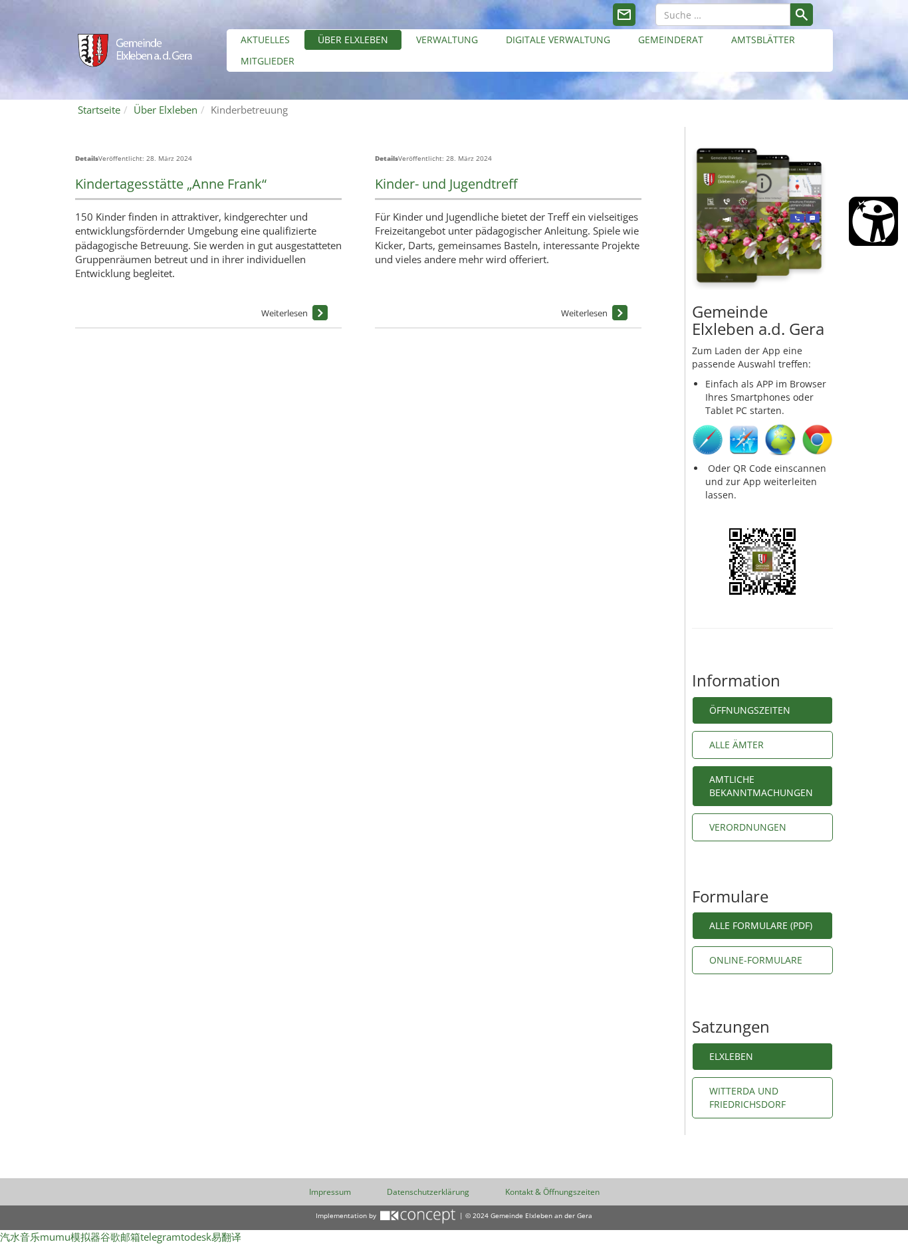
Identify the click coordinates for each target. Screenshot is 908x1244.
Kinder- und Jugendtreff (446, 184)
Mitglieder (267, 60)
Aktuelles (265, 39)
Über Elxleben (353, 39)
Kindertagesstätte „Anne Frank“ (171, 184)
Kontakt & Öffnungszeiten (552, 1191)
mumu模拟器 (70, 1236)
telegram (160, 1236)
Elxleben (731, 1056)
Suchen (801, 14)
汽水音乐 (20, 1236)
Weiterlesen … (320, 312)
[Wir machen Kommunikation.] (418, 1215)
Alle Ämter (736, 744)
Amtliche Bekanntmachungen (761, 786)
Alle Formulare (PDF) (760, 925)
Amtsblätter (763, 39)
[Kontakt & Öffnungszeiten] (624, 14)
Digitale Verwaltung (558, 39)
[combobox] (722, 14)
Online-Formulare (757, 960)
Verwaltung (447, 39)
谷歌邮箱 (120, 1236)
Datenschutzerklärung (428, 1191)
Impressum (330, 1191)
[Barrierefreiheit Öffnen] (873, 221)
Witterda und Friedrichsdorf (747, 1097)
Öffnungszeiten (749, 710)
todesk (196, 1236)
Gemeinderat (670, 39)
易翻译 (226, 1236)
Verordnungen (747, 827)
